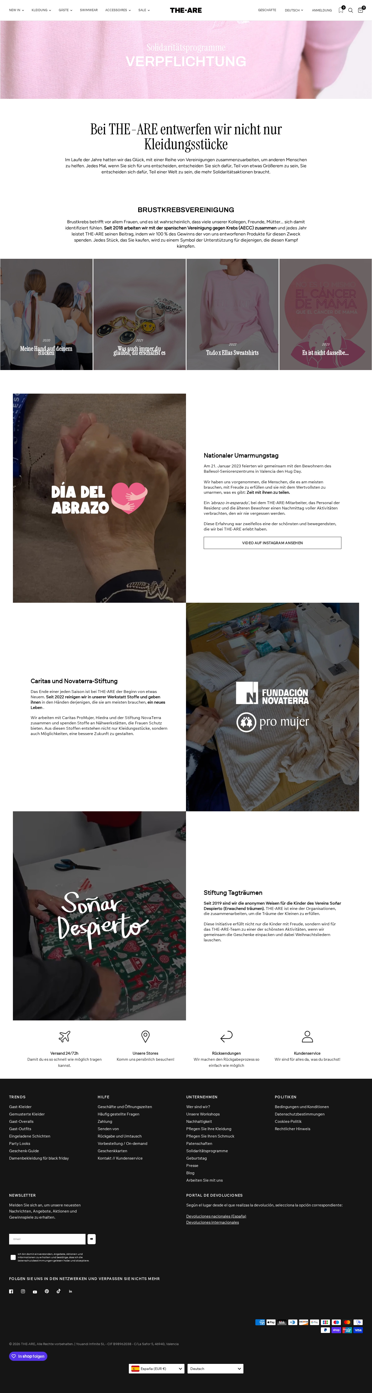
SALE (142, 10)
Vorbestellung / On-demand (122, 1143)
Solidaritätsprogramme (207, 1150)
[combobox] (157, 1369)
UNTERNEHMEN (202, 1097)
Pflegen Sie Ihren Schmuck (210, 1136)
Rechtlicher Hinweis (292, 1128)
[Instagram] (26, 1291)
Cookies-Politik (288, 1121)
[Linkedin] (74, 1291)
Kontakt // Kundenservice (120, 1158)
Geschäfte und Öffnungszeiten (125, 1106)
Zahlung (105, 1121)
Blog (190, 1172)
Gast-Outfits (20, 1128)
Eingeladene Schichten (29, 1136)
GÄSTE (64, 10)
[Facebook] (14, 1291)
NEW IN (14, 10)
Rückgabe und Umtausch (120, 1136)
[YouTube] (38, 1292)
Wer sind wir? (198, 1106)
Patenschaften (199, 1143)
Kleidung (39, 10)
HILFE (103, 1097)
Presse (192, 1165)
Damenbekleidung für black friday (39, 1158)
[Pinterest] (50, 1291)
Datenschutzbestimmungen (300, 1114)
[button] (272, 543)
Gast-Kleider (20, 1106)
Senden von (108, 1128)
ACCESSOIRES (116, 10)
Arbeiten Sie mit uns (204, 1180)
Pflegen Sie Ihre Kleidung (208, 1128)
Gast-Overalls (21, 1121)
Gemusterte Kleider (27, 1114)
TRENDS (17, 1097)
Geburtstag (196, 1158)
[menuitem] (18, 10)
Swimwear (89, 10)
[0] (359, 10)
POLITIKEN (286, 1097)
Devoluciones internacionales (212, 1222)
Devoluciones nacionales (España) (216, 1216)
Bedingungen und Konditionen (302, 1106)
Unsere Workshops (203, 1114)
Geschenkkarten (112, 1150)
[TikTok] (62, 1291)
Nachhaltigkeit (199, 1121)
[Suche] (351, 10)
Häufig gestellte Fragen (118, 1114)
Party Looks (19, 1143)
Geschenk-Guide (24, 1150)
